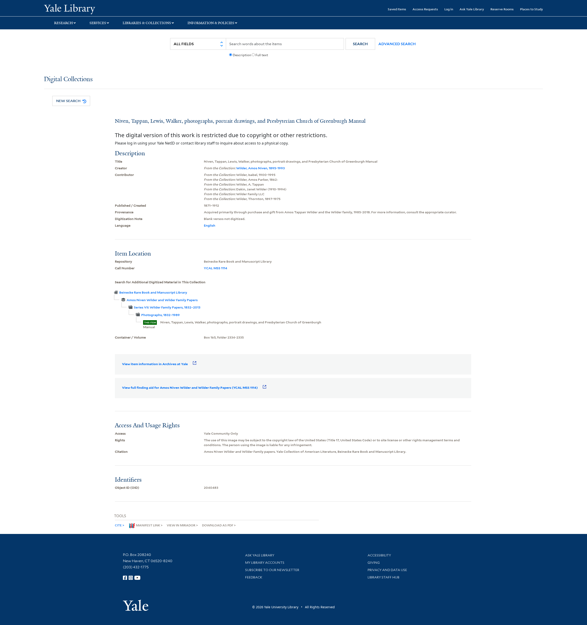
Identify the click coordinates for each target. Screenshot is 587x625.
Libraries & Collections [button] (147, 23)
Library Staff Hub (383, 577)
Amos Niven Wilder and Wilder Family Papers (162, 300)
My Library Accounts (264, 562)
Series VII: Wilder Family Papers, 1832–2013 (167, 307)
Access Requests (425, 9)
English (209, 225)
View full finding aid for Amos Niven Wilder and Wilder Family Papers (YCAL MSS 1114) (190, 387)
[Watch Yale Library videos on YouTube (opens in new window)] (137, 578)
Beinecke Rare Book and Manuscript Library (153, 292)
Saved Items (397, 9)
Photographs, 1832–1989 (160, 315)
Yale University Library (81, 8)
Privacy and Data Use (387, 570)
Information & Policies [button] (211, 23)
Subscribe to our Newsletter (272, 570)
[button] (360, 44)
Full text (261, 55)
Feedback (253, 577)
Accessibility (379, 555)
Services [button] (97, 23)
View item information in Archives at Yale (155, 364)
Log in (448, 9)
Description (242, 55)
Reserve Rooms (502, 9)
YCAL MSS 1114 (215, 268)
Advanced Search (397, 44)
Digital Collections (68, 79)
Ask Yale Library (472, 9)
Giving (374, 562)
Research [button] (63, 23)
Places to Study (531, 9)
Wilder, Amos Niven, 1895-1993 (260, 168)
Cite (118, 525)
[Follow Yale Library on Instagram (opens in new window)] (131, 578)
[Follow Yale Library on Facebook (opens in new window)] (125, 578)
